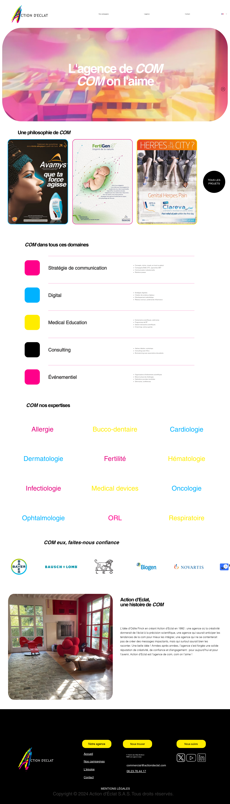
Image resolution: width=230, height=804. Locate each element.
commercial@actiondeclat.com (146, 765)
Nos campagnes (94, 761)
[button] (225, 119)
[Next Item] (225, 566)
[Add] (187, 458)
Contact (89, 777)
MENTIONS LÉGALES (115, 788)
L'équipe (89, 769)
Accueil (88, 753)
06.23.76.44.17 (136, 771)
